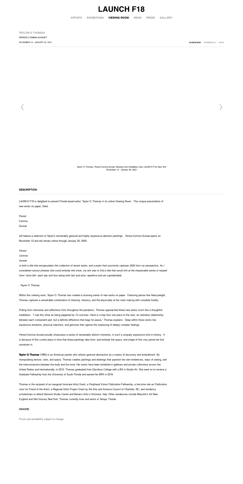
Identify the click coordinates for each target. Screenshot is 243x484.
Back (221, 42)
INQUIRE (24, 409)
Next (220, 107)
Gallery (166, 17)
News (137, 17)
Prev (22, 107)
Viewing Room (118, 17)
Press (150, 17)
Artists (76, 17)
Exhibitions (95, 17)
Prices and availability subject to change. (41, 419)
